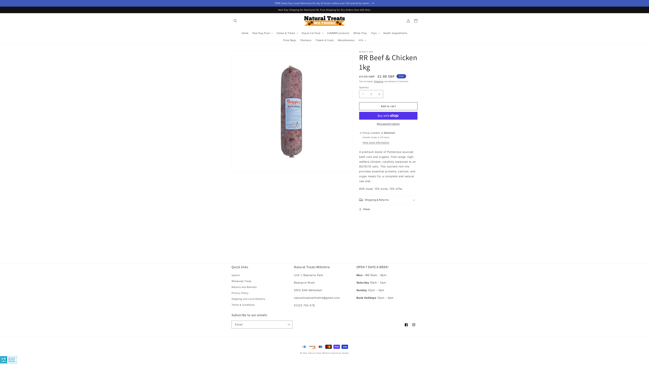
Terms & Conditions (243, 304)
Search (236, 275)
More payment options (388, 124)
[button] (235, 21)
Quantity (364, 87)
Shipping (378, 81)
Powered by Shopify (340, 353)
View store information (376, 142)
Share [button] (366, 209)
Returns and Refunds (244, 287)
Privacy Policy (240, 292)
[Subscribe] (288, 324)
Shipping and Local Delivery (248, 298)
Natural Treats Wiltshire (319, 353)
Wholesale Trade (241, 281)
